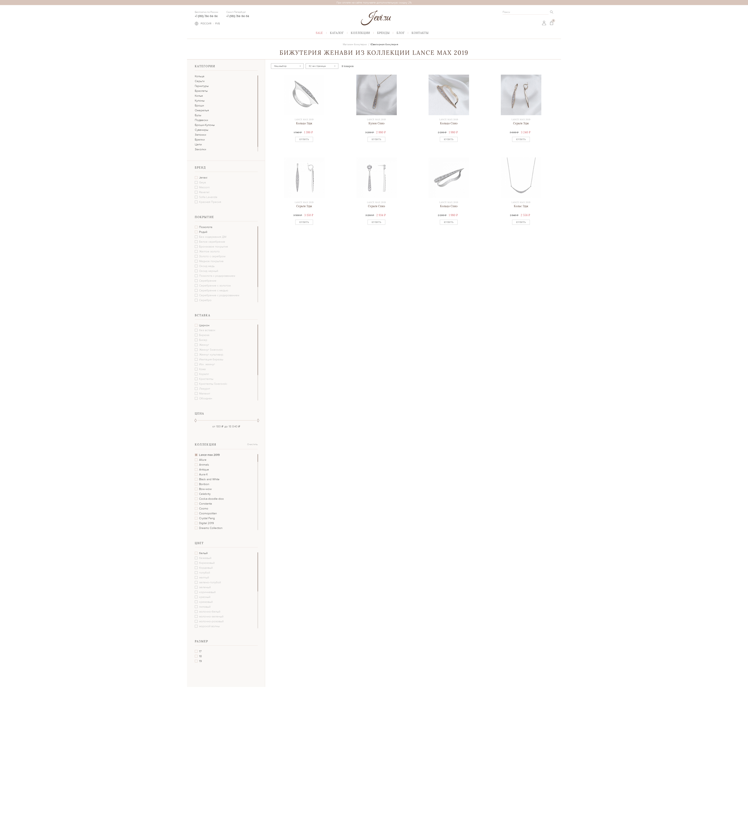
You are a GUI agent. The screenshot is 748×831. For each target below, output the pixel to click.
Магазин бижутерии (355, 44)
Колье (199, 95)
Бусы (198, 115)
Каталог (337, 33)
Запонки (200, 134)
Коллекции (360, 33)
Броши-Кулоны (205, 125)
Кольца (199, 76)
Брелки (200, 139)
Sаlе (319, 33)
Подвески (201, 120)
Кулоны (200, 100)
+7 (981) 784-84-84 (206, 16)
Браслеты (201, 91)
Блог (401, 33)
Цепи (198, 144)
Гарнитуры (202, 86)
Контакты (420, 33)
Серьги (200, 81)
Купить (304, 139)
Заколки (200, 149)
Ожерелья (202, 110)
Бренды (383, 33)
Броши (199, 105)
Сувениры (201, 130)
